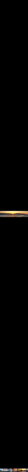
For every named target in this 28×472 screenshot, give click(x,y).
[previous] (1, 235)
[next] (27, 235)
